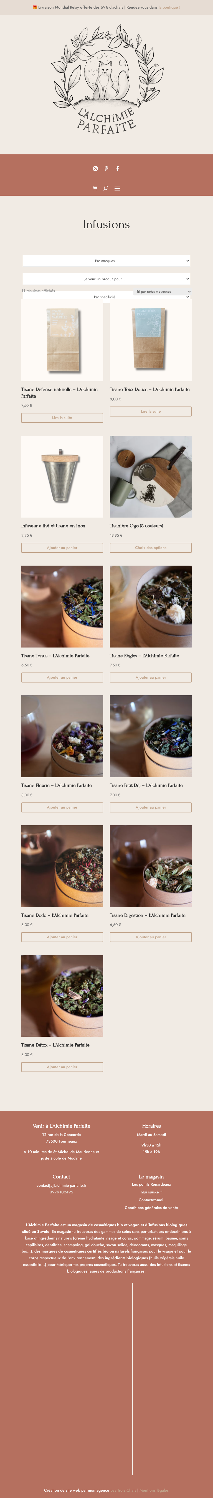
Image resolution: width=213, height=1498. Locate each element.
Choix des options (150, 547)
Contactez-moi (151, 1200)
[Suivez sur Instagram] (95, 168)
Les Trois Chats (123, 1490)
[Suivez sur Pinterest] (106, 168)
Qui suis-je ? (151, 1192)
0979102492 (61, 1192)
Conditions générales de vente (151, 1207)
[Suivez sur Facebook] (117, 168)
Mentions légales (154, 1490)
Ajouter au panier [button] (62, 547)
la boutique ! (169, 7)
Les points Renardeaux (151, 1184)
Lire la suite (62, 417)
